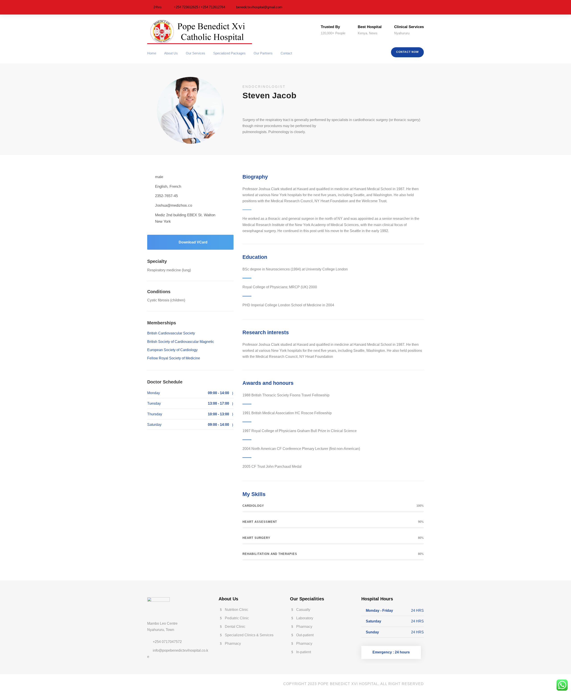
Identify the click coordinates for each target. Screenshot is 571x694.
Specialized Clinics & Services (249, 635)
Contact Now (407, 52)
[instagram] (422, 7)
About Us (171, 53)
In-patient (303, 652)
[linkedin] (403, 7)
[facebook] (397, 7)
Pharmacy (233, 643)
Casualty (303, 610)
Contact (286, 53)
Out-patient (305, 635)
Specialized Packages (229, 53)
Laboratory (304, 618)
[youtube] (258, 108)
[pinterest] (410, 7)
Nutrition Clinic (236, 610)
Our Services (195, 53)
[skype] (162, 684)
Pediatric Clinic (237, 618)
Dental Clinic (235, 626)
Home (151, 53)
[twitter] (416, 7)
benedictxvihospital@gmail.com (259, 7)
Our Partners (263, 53)
